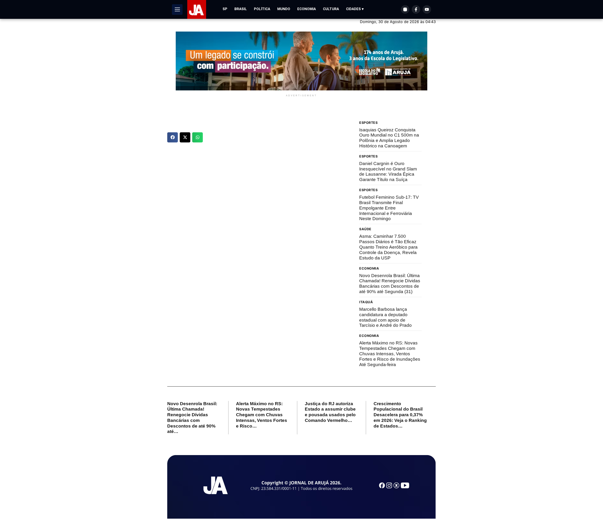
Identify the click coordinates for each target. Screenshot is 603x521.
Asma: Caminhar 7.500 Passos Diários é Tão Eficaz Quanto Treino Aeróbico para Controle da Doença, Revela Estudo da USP (388, 247)
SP (225, 9)
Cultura (331, 9)
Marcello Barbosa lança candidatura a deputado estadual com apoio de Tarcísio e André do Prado (385, 317)
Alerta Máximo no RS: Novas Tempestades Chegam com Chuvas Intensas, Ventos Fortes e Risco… (261, 414)
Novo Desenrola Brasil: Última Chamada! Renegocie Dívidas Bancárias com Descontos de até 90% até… (192, 417)
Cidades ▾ (355, 9)
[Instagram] (405, 9)
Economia (306, 9)
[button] (172, 137)
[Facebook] (416, 9)
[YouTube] (427, 9)
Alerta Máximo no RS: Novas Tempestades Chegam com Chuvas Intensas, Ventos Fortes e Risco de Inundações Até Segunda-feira (389, 353)
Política (262, 9)
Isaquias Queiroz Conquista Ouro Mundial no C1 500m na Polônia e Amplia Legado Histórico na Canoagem (389, 137)
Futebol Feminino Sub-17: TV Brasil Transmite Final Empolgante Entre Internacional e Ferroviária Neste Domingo (389, 208)
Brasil (240, 9)
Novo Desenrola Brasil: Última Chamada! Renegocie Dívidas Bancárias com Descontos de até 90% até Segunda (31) (389, 283)
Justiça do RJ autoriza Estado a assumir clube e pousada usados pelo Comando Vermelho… (330, 412)
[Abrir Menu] (177, 9)
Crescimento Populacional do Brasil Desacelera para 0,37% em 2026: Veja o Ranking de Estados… (400, 414)
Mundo (283, 9)
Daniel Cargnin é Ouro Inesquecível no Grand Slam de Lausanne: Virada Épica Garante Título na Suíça (388, 171)
